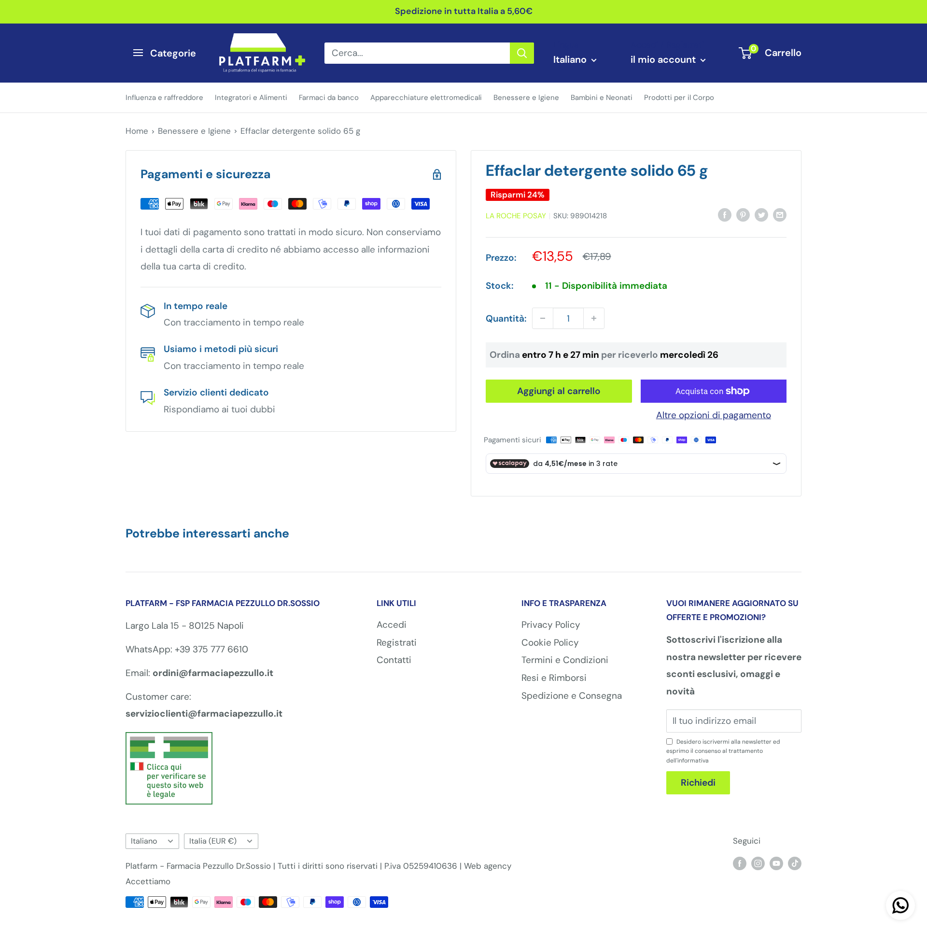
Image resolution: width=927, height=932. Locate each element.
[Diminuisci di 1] (543, 318)
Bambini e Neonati (601, 97)
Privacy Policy (550, 625)
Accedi (392, 625)
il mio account (664, 59)
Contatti (394, 660)
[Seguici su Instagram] (758, 863)
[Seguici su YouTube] (776, 863)
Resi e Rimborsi (554, 678)
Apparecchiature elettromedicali (426, 97)
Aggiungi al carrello (559, 391)
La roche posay (516, 216)
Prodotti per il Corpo (679, 97)
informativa (693, 760)
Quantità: (506, 318)
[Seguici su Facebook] (739, 863)
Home (137, 131)
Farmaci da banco (329, 97)
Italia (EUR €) (213, 841)
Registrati (397, 642)
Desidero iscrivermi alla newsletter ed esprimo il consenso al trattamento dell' (723, 751)
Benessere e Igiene (526, 97)
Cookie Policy (550, 642)
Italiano (144, 841)
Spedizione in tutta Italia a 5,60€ (464, 11)
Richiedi (698, 783)
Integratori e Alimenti (251, 97)
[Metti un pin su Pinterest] (743, 214)
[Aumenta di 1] (594, 318)
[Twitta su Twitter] (761, 214)
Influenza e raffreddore (164, 97)
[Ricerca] (522, 52)
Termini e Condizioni (564, 660)
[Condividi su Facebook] (724, 214)
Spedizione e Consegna (571, 696)
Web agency (487, 866)
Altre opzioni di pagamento (713, 415)
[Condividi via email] (780, 214)
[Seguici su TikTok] (794, 863)
